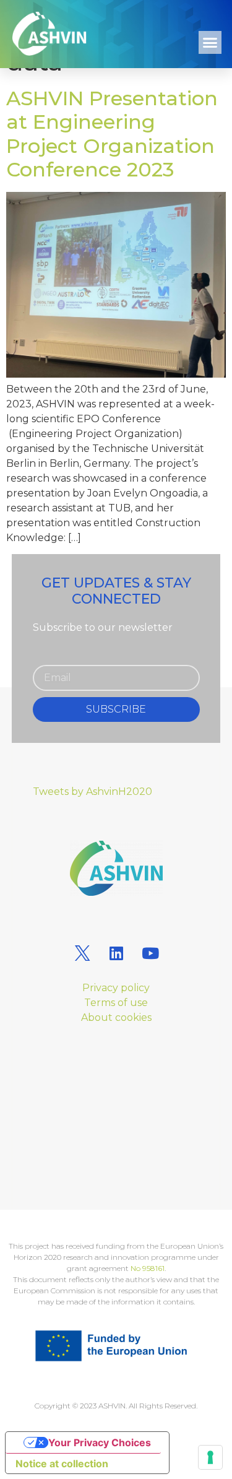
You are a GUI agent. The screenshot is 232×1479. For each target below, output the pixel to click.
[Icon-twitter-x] (82, 952)
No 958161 (148, 1268)
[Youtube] (150, 952)
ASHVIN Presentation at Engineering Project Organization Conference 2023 (112, 133)
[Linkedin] (116, 952)
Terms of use (116, 1002)
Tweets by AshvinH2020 (92, 791)
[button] (210, 42)
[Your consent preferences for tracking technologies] (210, 1457)
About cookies (116, 1017)
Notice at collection (61, 1463)
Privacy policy (116, 988)
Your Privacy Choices (99, 1442)
